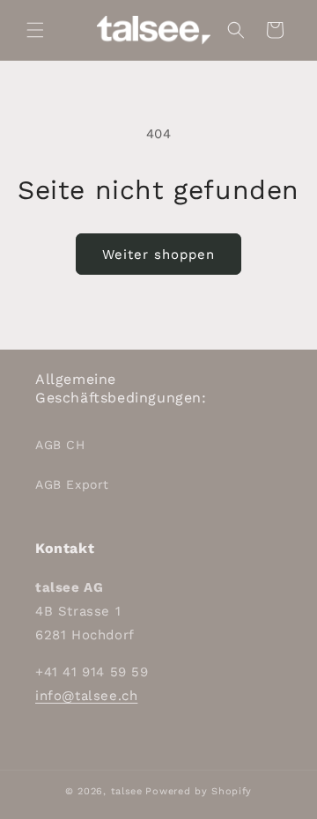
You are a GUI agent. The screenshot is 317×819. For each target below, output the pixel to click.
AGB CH (60, 445)
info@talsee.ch (86, 696)
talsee (127, 791)
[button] (35, 30)
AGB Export (72, 484)
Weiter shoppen (158, 254)
